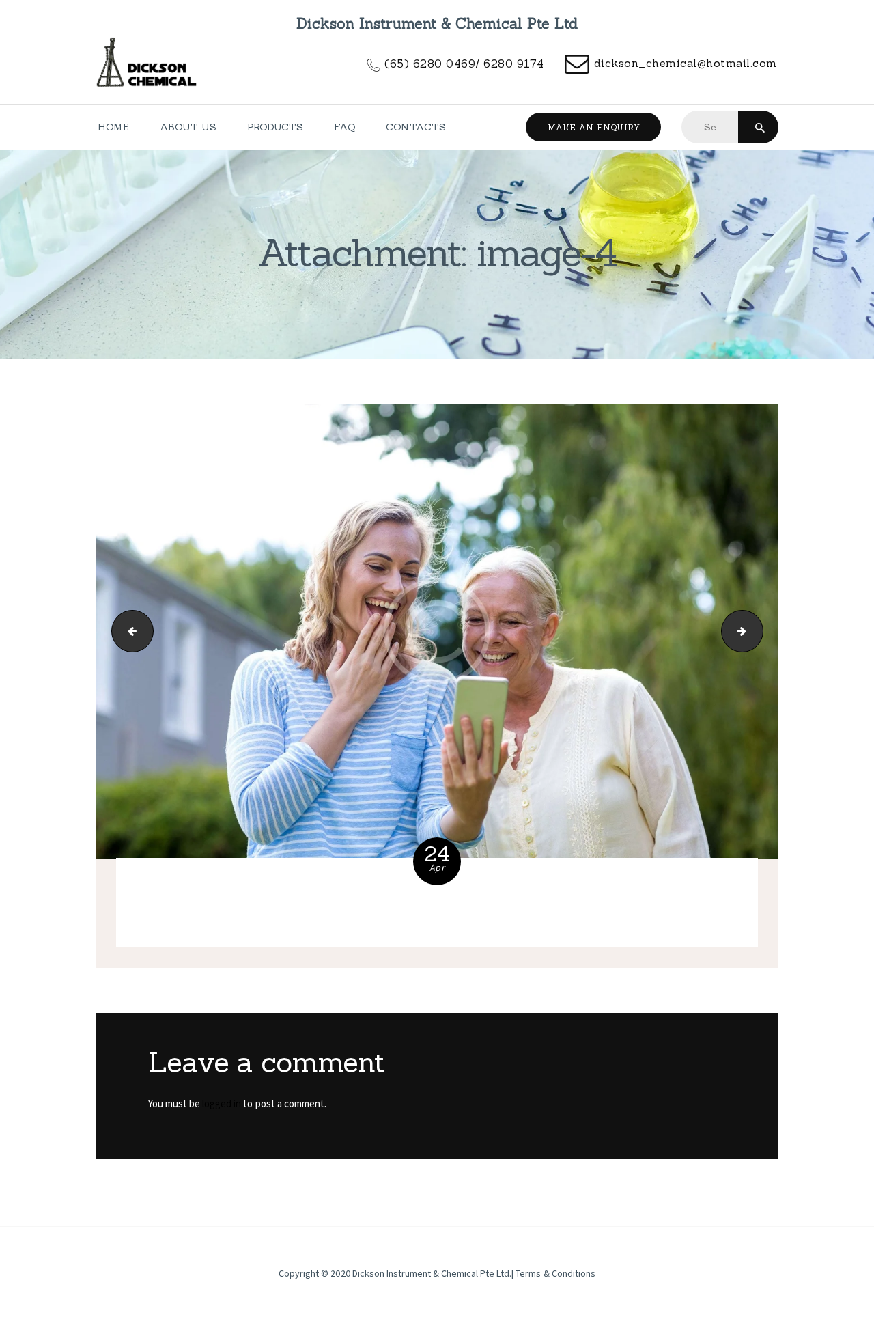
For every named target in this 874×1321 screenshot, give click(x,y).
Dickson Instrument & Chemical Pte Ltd (431, 1273)
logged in (221, 1103)
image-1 (127, 631)
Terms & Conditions (555, 1273)
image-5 (757, 631)
